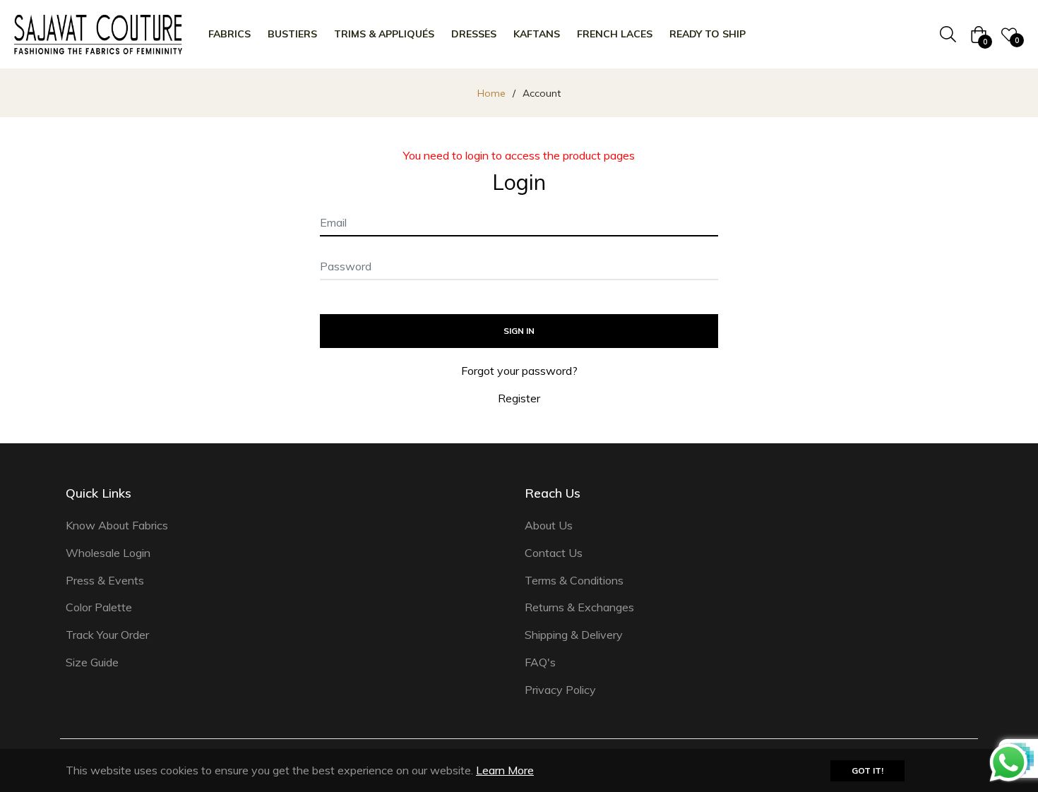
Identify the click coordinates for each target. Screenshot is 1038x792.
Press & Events (105, 580)
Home (491, 93)
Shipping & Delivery (574, 635)
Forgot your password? (519, 371)
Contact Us (554, 553)
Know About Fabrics (117, 525)
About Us (549, 525)
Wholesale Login (108, 553)
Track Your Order (107, 635)
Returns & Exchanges (579, 607)
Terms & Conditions (574, 580)
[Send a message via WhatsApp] (1008, 762)
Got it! (867, 770)
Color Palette (99, 607)
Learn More (505, 770)
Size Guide (92, 662)
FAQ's (540, 662)
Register (519, 398)
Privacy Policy (560, 690)
